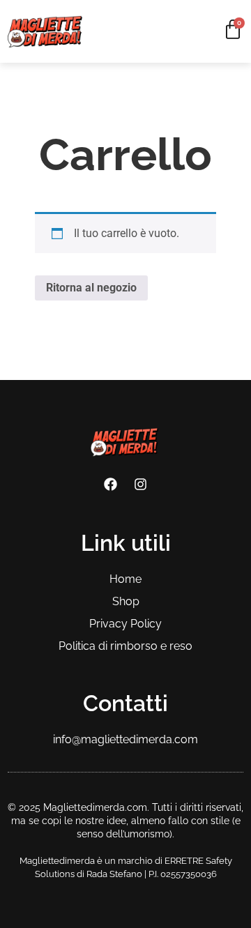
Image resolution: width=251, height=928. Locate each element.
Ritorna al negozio (91, 287)
